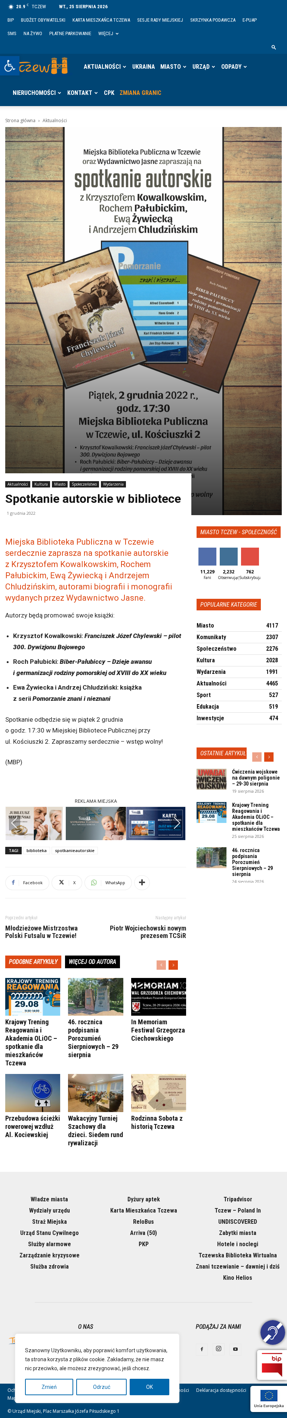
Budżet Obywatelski (43, 20)
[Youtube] (235, 1350)
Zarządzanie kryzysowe (49, 1255)
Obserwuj (229, 550)
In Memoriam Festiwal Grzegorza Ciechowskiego (158, 1030)
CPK (109, 92)
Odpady (231, 66)
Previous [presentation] (14, 823)
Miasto (170, 66)
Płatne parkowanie (70, 33)
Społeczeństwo (84, 484)
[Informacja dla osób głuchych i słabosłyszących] (272, 1333)
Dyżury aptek (143, 1199)
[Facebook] (202, 1350)
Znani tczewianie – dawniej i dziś (238, 1266)
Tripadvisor (237, 1199)
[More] (142, 882)
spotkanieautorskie (75, 850)
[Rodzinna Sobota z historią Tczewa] (158, 1093)
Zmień (49, 1387)
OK (149, 1387)
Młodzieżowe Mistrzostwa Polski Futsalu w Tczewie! (41, 932)
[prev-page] (161, 965)
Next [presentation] (176, 823)
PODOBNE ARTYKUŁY (33, 961)
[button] (9, 65)
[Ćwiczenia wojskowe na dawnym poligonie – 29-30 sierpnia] (211, 779)
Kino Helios (237, 1277)
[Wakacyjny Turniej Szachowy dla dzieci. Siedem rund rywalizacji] (95, 1093)
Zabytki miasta (237, 1232)
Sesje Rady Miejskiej (160, 20)
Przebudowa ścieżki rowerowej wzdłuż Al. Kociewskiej (32, 1126)
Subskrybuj (252, 550)
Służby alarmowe (49, 1244)
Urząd (201, 66)
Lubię (207, 550)
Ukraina (143, 66)
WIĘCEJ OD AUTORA (92, 961)
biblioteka (37, 850)
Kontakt (79, 92)
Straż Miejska (49, 1221)
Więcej (105, 33)
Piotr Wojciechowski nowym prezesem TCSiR (148, 932)
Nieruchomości (34, 92)
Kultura (41, 484)
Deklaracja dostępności (221, 1390)
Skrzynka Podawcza (212, 20)
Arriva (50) (143, 1232)
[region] (97, 1368)
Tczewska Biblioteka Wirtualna (237, 1255)
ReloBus (143, 1221)
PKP (144, 1244)
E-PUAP (250, 20)
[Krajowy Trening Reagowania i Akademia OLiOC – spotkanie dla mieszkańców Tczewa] (32, 997)
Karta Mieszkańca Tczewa (101, 20)
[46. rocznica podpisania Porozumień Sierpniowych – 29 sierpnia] (95, 997)
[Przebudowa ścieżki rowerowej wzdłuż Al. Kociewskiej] (32, 1093)
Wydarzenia (113, 484)
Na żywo (33, 33)
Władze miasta (49, 1199)
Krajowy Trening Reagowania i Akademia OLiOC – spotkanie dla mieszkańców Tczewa (31, 1042)
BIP (10, 20)
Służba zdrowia (49, 1266)
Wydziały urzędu (49, 1210)
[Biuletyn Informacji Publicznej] (272, 1365)
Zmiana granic (140, 92)
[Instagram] (219, 1349)
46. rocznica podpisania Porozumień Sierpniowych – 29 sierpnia (93, 1038)
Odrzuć (101, 1387)
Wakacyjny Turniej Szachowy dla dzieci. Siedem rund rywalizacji (95, 1130)
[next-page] (173, 965)
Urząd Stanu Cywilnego (49, 1232)
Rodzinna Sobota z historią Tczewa (157, 1122)
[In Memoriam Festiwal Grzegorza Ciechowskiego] (158, 997)
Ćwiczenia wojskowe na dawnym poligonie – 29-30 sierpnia (256, 778)
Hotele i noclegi (237, 1244)
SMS (11, 33)
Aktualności (102, 66)
